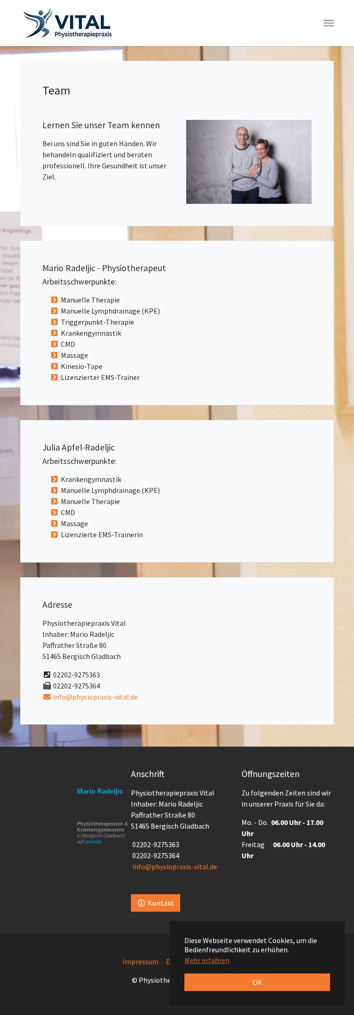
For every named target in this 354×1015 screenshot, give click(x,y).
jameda (93, 841)
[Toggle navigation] (329, 23)
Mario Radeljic (100, 791)
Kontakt (160, 903)
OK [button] (257, 982)
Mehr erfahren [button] (207, 960)
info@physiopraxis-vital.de (95, 696)
